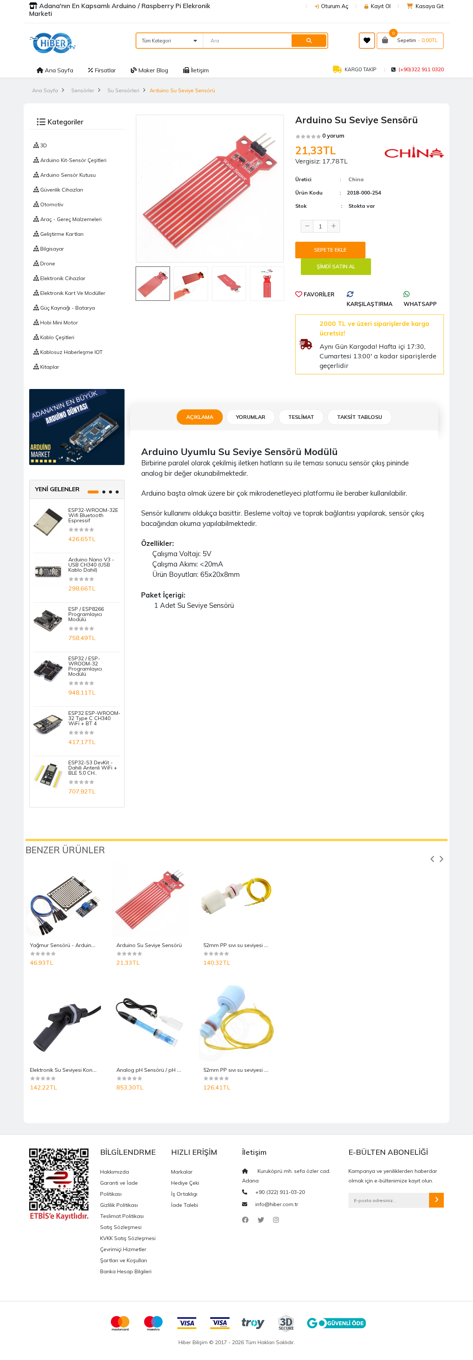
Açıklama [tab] (199, 417)
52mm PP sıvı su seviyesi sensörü (243, 1070)
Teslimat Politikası (122, 1216)
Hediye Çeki (185, 1183)
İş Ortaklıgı (184, 1194)
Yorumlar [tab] (250, 417)
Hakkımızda (114, 1171)
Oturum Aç (334, 6)
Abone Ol (436, 1200)
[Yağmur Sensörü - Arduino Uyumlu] (63, 898)
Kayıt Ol (381, 6)
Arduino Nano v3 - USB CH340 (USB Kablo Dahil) (91, 564)
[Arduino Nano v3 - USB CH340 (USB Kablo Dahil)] (48, 571)
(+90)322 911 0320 (421, 69)
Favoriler (318, 294)
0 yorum (333, 135)
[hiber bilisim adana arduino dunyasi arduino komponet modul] (77, 426)
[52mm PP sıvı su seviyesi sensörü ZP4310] (236, 898)
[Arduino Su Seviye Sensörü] (149, 898)
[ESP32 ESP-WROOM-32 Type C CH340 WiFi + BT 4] (48, 724)
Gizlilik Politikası (119, 1205)
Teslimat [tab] (301, 417)
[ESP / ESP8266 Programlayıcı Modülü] (48, 620)
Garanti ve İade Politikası (119, 1188)
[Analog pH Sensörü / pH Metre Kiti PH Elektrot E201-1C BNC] (149, 1023)
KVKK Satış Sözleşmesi (128, 1238)
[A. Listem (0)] (367, 40)
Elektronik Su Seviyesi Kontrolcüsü (71, 1070)
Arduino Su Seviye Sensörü (149, 945)
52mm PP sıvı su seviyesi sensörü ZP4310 (253, 945)
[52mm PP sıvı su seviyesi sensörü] (236, 1023)
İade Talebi (184, 1205)
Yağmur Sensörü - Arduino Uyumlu (72, 945)
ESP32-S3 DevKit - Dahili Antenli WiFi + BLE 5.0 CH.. (92, 767)
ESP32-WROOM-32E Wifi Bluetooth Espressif (93, 515)
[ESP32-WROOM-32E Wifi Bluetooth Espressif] (48, 521)
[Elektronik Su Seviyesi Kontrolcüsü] (63, 1023)
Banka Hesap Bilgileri (126, 1271)
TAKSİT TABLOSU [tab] (359, 417)
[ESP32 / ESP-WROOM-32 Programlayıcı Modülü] (48, 670)
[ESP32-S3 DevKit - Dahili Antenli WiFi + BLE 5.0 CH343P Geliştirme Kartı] (48, 774)
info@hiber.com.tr (276, 1204)
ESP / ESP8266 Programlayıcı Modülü (86, 614)
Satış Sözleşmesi (121, 1227)
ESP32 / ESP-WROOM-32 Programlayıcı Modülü (85, 666)
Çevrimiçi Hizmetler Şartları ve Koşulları (123, 1255)
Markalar (182, 1171)
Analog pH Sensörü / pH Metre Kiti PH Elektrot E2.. (176, 1070)
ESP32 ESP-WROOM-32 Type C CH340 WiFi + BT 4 (94, 718)
